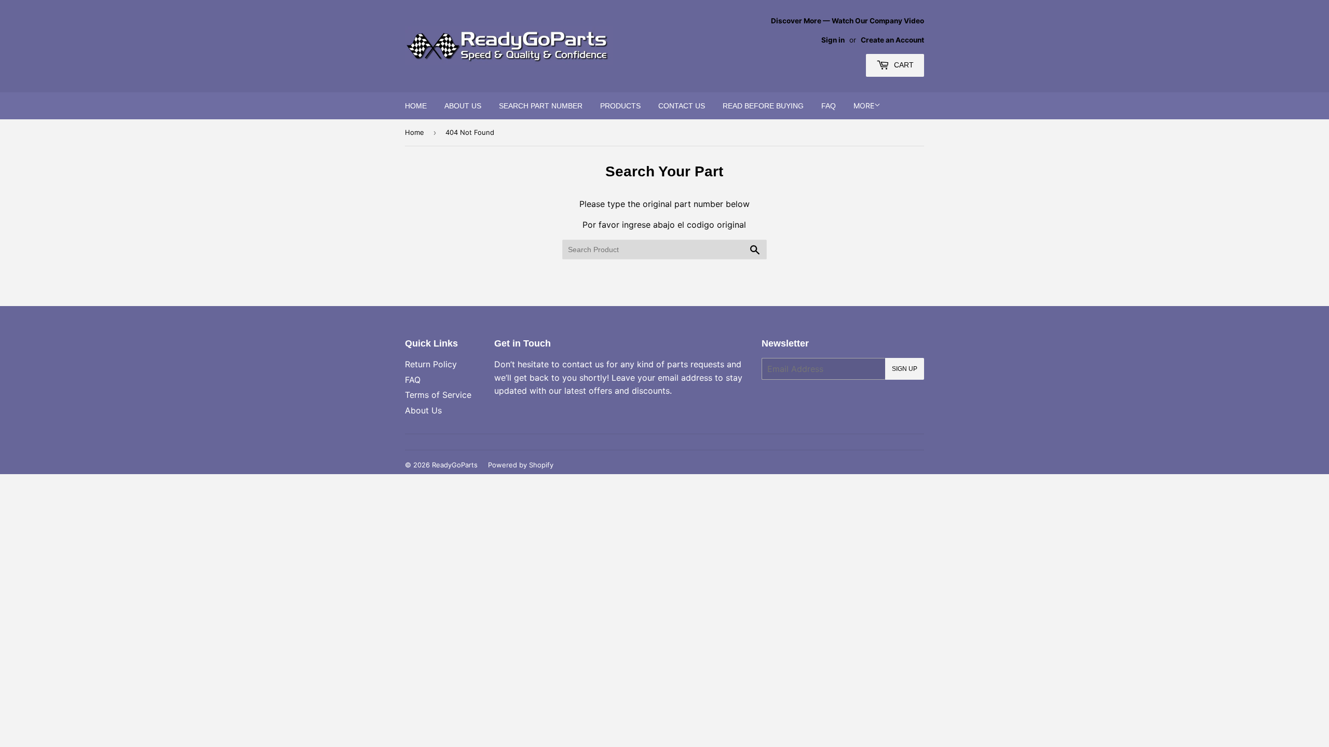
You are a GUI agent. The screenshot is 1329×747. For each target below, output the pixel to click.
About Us (462, 106)
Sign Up (904, 368)
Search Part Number (540, 106)
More (863, 105)
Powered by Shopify (520, 465)
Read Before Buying (763, 106)
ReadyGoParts (455, 465)
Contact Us (681, 106)
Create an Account (892, 40)
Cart (903, 65)
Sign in (833, 40)
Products (620, 106)
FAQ (828, 106)
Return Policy (431, 364)
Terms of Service (438, 395)
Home (416, 106)
